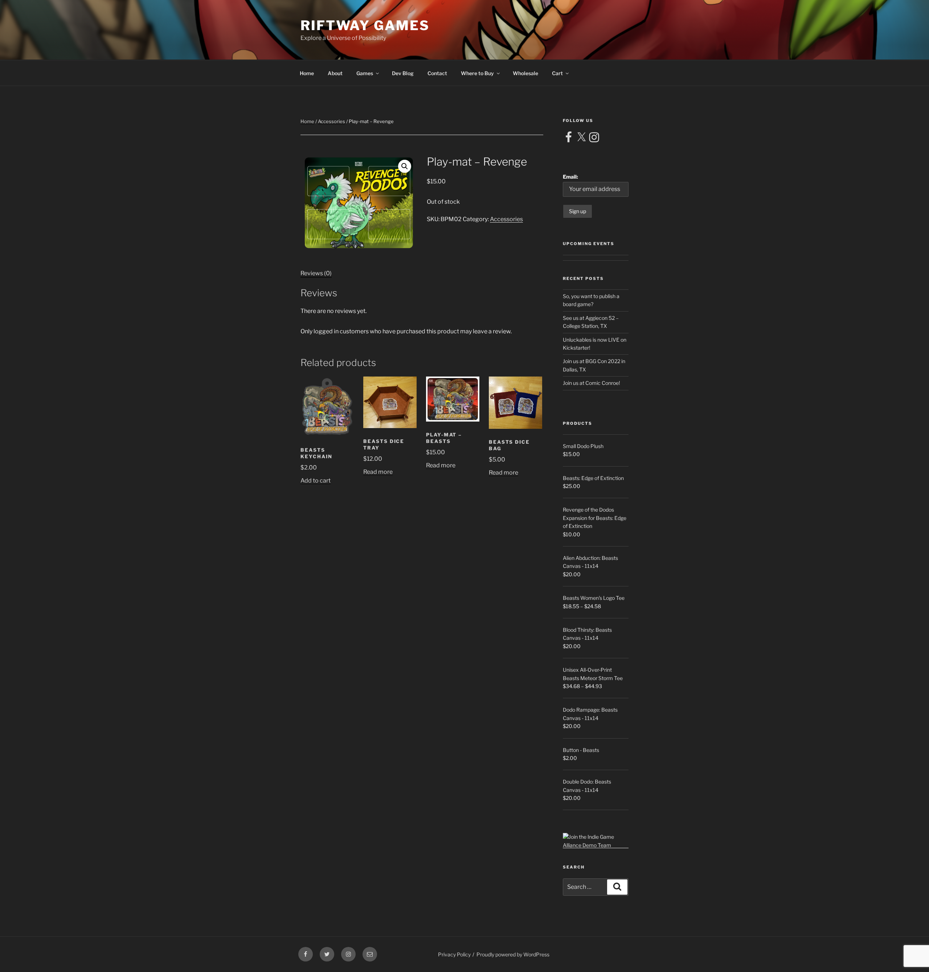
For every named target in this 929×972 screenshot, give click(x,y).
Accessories (331, 121)
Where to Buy (477, 73)
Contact (437, 73)
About (335, 73)
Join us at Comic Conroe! (591, 383)
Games (364, 73)
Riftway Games (364, 25)
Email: (570, 177)
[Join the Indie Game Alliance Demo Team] (596, 845)
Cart (557, 73)
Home (307, 73)
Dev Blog (403, 73)
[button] (404, 166)
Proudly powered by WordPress (512, 954)
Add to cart (315, 480)
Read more (378, 471)
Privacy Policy (454, 954)
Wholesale (525, 73)
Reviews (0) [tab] (316, 273)
